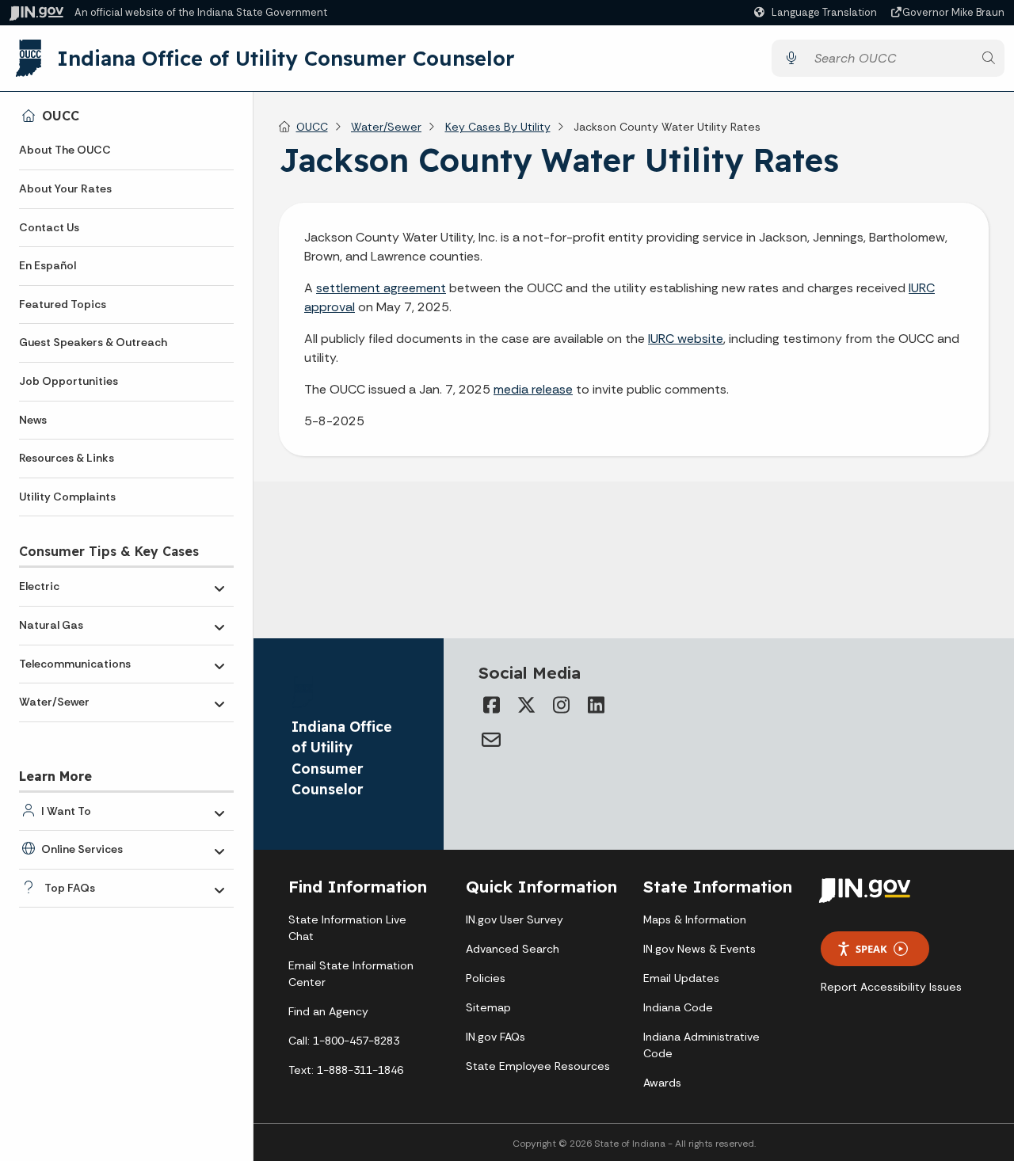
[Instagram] (561, 705)
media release (533, 389)
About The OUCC (65, 150)
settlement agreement (381, 288)
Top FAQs (69, 888)
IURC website (685, 338)
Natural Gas (51, 625)
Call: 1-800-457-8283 (343, 1040)
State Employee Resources (538, 1066)
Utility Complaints (67, 496)
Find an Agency (328, 1011)
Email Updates (681, 978)
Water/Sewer (54, 702)
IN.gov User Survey (514, 919)
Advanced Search (512, 949)
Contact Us (49, 227)
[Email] (491, 739)
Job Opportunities (68, 381)
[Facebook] (491, 705)
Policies (485, 978)
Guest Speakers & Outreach (93, 342)
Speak (871, 949)
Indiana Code (678, 1007)
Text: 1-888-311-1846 (345, 1070)
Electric (39, 586)
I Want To (66, 811)
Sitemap (488, 1007)
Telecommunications (75, 664)
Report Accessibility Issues (891, 987)
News (33, 420)
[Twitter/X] (526, 705)
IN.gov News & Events (699, 949)
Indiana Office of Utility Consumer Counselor (286, 57)
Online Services (82, 849)
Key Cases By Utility (498, 127)
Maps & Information (694, 919)
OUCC (60, 116)
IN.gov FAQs (495, 1037)
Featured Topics (62, 304)
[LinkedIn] (595, 705)
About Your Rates (65, 188)
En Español (47, 265)
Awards (662, 1082)
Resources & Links (66, 458)
